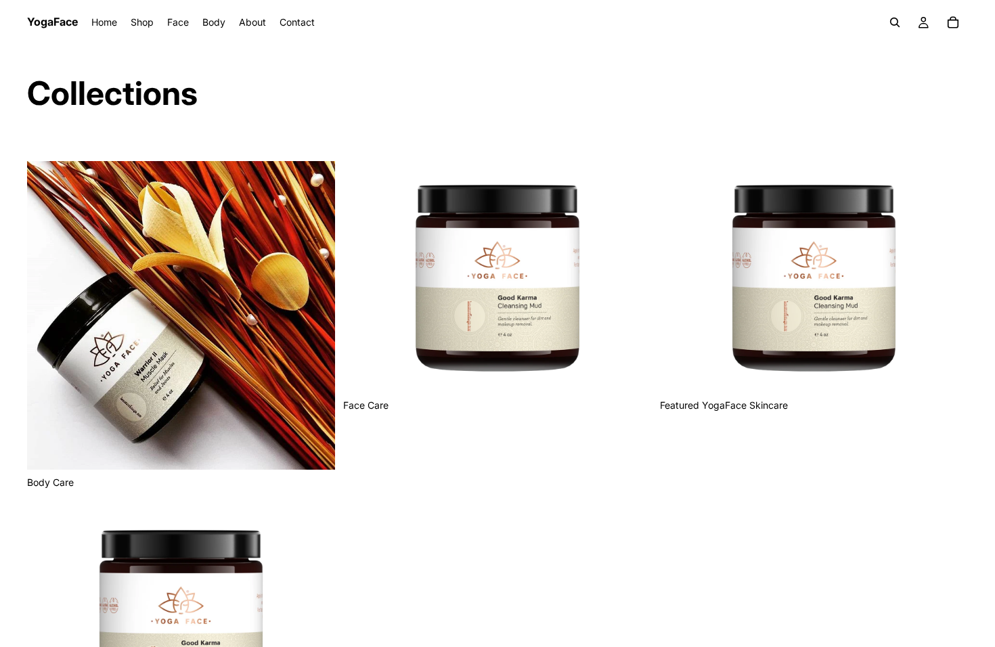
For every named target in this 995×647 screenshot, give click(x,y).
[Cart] (953, 22)
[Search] (895, 22)
